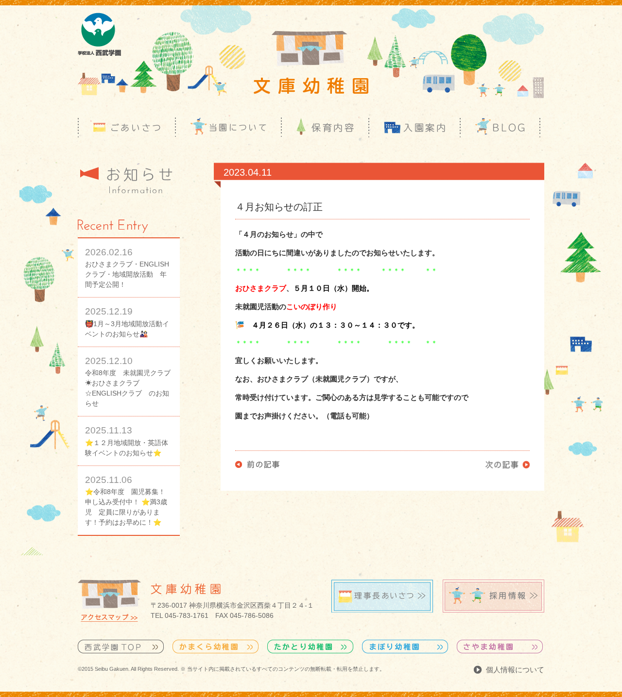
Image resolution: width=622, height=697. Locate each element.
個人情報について (515, 669)
